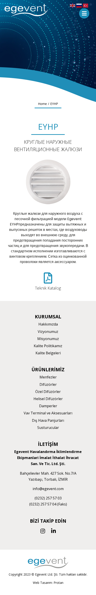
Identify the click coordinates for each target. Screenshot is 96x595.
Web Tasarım (42, 582)
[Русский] (79, 5)
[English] (73, 5)
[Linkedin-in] (53, 531)
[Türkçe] (86, 5)
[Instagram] (42, 531)
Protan (58, 582)
